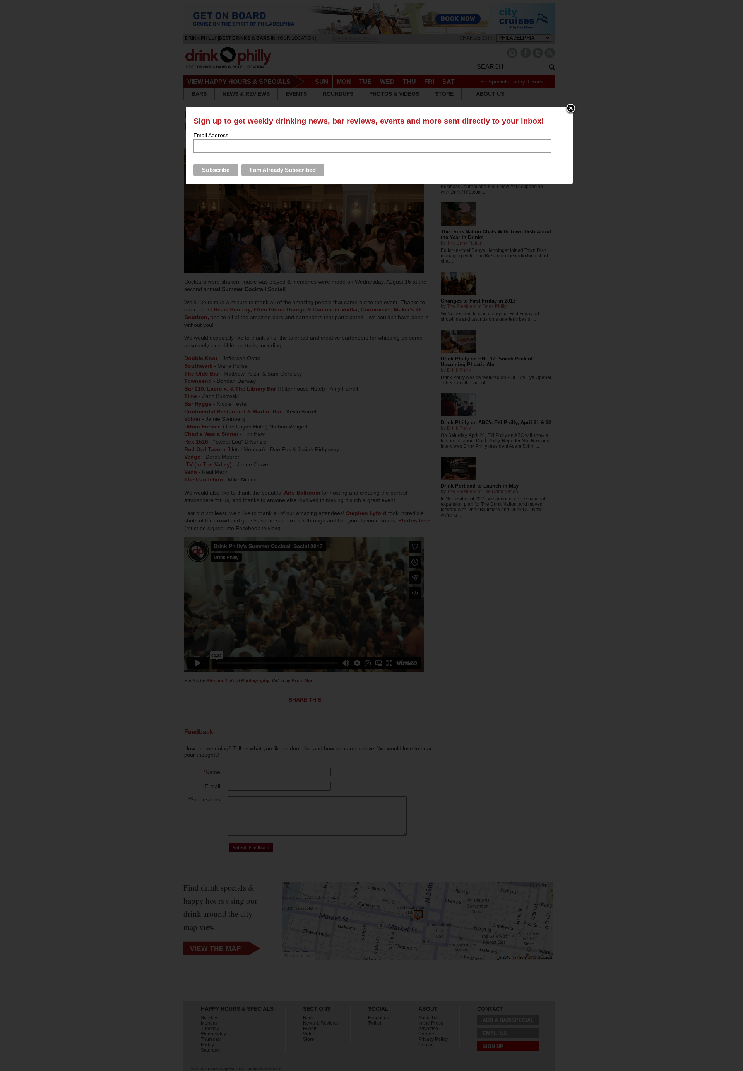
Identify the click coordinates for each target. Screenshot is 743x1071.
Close (571, 109)
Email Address (210, 135)
